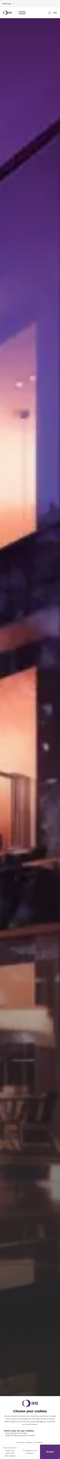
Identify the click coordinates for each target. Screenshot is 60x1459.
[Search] (49, 13)
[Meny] (55, 13)
